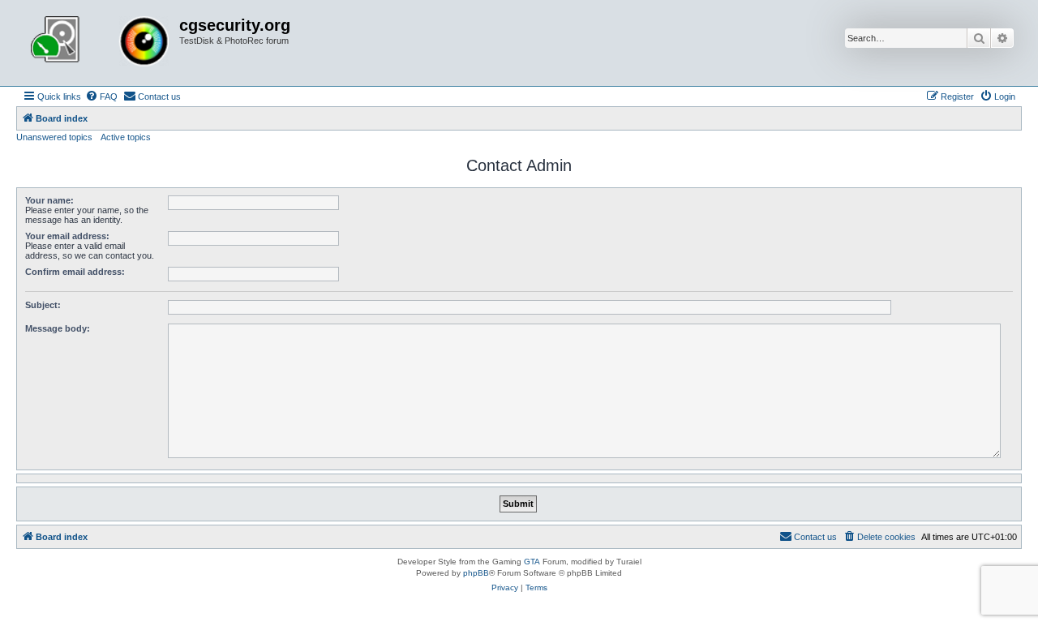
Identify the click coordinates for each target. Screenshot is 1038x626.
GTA (532, 561)
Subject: (43, 305)
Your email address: (67, 236)
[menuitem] (101, 96)
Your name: (49, 200)
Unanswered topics (54, 137)
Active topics (126, 137)
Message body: (57, 328)
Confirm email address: (75, 272)
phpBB (476, 572)
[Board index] (99, 43)
